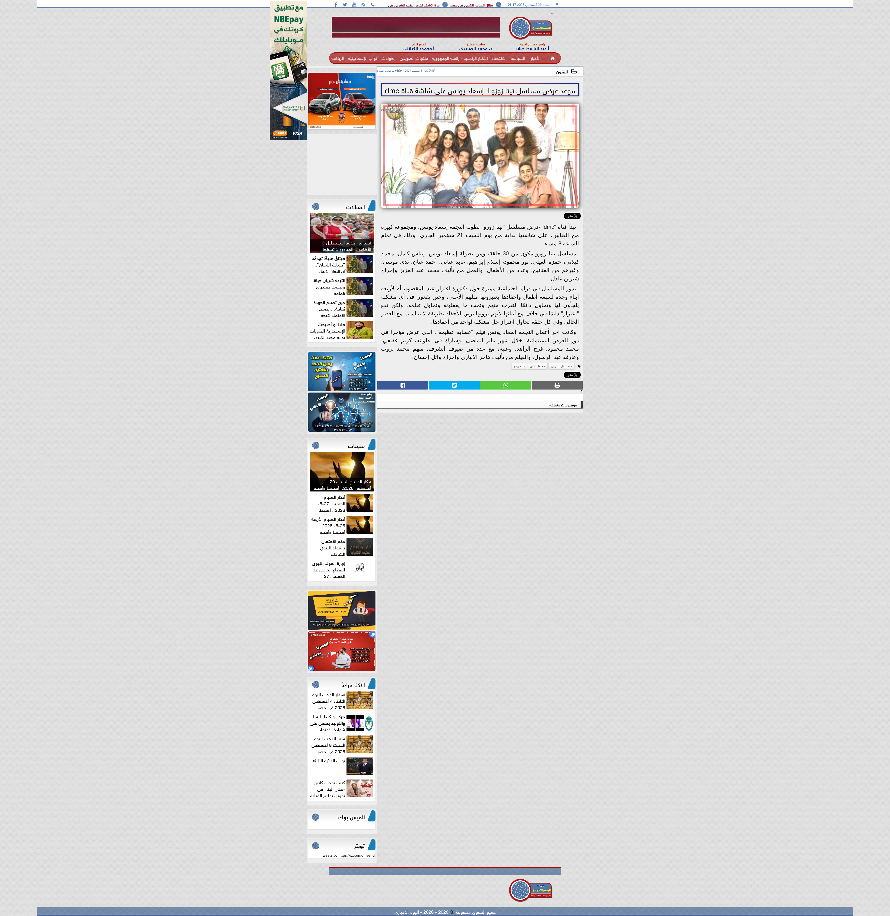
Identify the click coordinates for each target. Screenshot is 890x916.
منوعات (356, 445)
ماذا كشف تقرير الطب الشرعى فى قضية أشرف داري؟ (485, 4)
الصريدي (518, 366)
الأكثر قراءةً (353, 684)
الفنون (562, 71)
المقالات (355, 206)
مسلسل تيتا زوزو (560, 366)
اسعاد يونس (537, 366)
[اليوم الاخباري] (341, 371)
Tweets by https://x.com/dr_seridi (348, 855)
